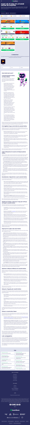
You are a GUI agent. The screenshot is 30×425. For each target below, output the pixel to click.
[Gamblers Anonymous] (10, 415)
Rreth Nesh (15, 375)
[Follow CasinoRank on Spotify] (17, 405)
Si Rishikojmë (15, 378)
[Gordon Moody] (22, 415)
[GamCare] (15, 415)
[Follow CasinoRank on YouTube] (16, 405)
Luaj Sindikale (13, 211)
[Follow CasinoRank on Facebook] (10, 405)
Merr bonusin (8, 28)
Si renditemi (15, 379)
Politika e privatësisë (15, 390)
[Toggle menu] (1, 1)
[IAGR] (6, 415)
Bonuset (15, 386)
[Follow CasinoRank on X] (14, 405)
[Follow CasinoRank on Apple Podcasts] (19, 405)
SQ (14, 407)
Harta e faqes (15, 381)
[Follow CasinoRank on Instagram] (12, 405)
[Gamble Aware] (13, 418)
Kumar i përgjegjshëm (15, 389)
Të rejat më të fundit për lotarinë (15, 396)
